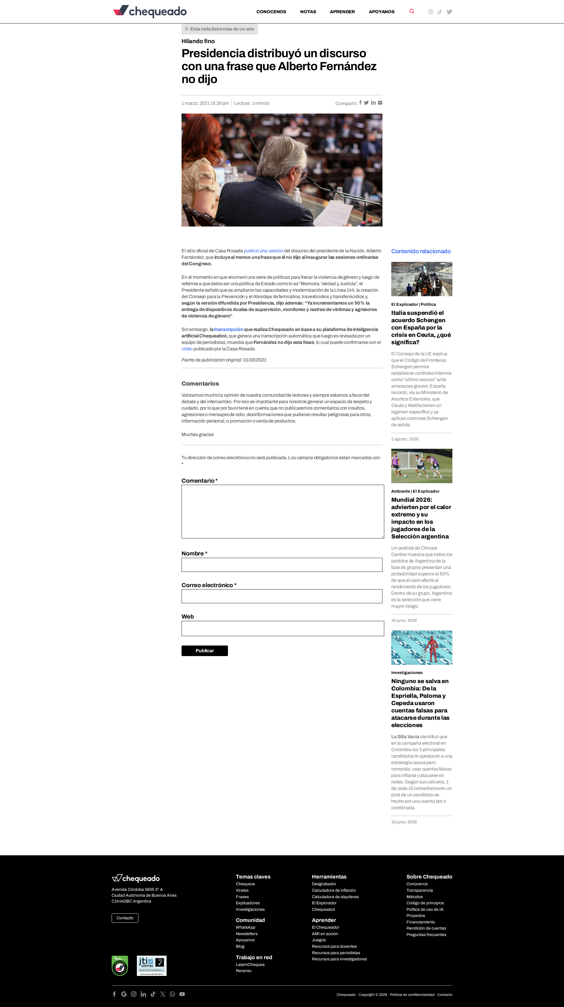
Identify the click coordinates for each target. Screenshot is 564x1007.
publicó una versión (263, 250)
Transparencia (420, 890)
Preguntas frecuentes (426, 934)
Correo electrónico (209, 585)
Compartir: (346, 103)
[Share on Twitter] (367, 103)
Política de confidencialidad (412, 995)
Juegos (319, 940)
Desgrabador (324, 884)
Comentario (200, 480)
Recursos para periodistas (336, 953)
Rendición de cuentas (426, 928)
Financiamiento (421, 922)
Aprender (342, 11)
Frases (242, 897)
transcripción (228, 329)
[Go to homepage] (160, 11)
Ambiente (400, 491)
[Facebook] (116, 995)
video (187, 348)
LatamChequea (250, 964)
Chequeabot (323, 909)
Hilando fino (198, 41)
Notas (308, 11)
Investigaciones (407, 672)
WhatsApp (245, 927)
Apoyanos (382, 11)
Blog (240, 946)
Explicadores (248, 903)
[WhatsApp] (174, 995)
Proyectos (416, 915)
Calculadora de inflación (334, 890)
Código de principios (425, 903)
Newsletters (247, 934)
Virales (242, 890)
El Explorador (324, 903)
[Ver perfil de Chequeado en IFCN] (120, 966)
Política (428, 304)
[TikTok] (155, 995)
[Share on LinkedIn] (374, 103)
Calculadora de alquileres (335, 897)
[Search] (411, 11)
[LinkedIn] (145, 995)
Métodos (415, 897)
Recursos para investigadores (339, 959)
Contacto (125, 918)
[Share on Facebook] (360, 103)
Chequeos (245, 884)
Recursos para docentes (334, 946)
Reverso (243, 971)
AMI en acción (325, 934)
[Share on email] (380, 103)
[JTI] (152, 966)
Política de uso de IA (425, 909)
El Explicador (404, 304)
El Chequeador (326, 927)
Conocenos (271, 11)
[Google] (126, 995)
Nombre (194, 553)
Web (188, 616)
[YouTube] (182, 995)
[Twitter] (165, 995)
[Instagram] (136, 995)
